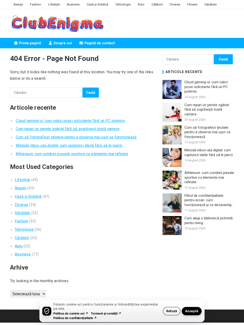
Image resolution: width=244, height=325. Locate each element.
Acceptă (191, 311)
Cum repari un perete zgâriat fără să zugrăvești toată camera (67, 129)
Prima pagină (29, 43)
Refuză (171, 311)
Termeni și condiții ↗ (106, 313)
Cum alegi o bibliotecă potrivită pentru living (208, 220)
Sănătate (210, 4)
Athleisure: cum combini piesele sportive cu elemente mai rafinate (72, 154)
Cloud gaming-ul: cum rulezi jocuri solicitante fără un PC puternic (70, 120)
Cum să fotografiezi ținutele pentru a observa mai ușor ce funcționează (76, 137)
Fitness (192, 4)
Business (73, 4)
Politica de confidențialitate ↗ (75, 318)
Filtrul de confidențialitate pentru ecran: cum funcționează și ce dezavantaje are (208, 200)
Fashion (35, 4)
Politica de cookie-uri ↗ (70, 313)
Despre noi (62, 43)
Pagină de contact (99, 43)
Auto (141, 4)
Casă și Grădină (97, 4)
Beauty (18, 4)
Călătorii (157, 4)
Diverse (175, 4)
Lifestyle (54, 4)
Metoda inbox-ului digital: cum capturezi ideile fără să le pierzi (69, 145)
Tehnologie (123, 4)
